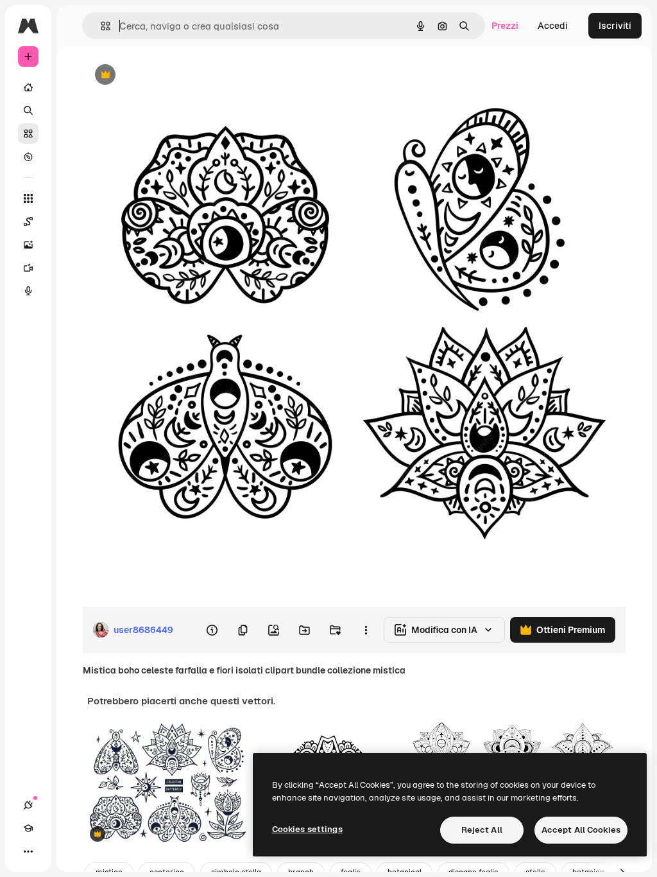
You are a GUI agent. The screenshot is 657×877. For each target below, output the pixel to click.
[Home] (28, 87)
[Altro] (28, 851)
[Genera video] (28, 267)
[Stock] (28, 133)
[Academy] (28, 828)
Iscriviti (615, 25)
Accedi (553, 25)
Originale (166, 75)
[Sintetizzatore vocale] (28, 291)
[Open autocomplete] (100, 26)
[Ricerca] (28, 110)
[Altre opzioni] (366, 630)
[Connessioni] (28, 805)
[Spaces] (28, 221)
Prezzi (504, 25)
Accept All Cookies (581, 829)
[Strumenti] (28, 198)
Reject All (481, 829)
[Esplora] (28, 156)
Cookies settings (307, 829)
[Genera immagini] (28, 244)
